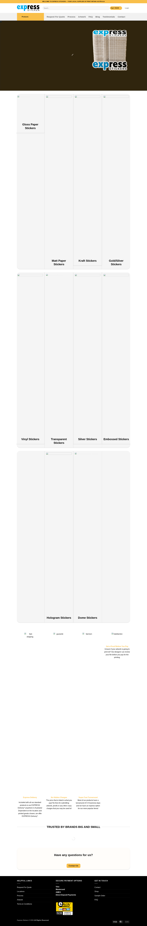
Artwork (82, 17)
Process (71, 17)
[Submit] (107, 8)
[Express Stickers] (28, 8)
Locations (20, 891)
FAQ (91, 17)
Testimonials (109, 17)
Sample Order (99, 896)
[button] (116, 8)
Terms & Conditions (24, 904)
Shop (96, 891)
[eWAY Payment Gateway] (64, 908)
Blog (97, 17)
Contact (121, 17)
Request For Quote (56, 17)
